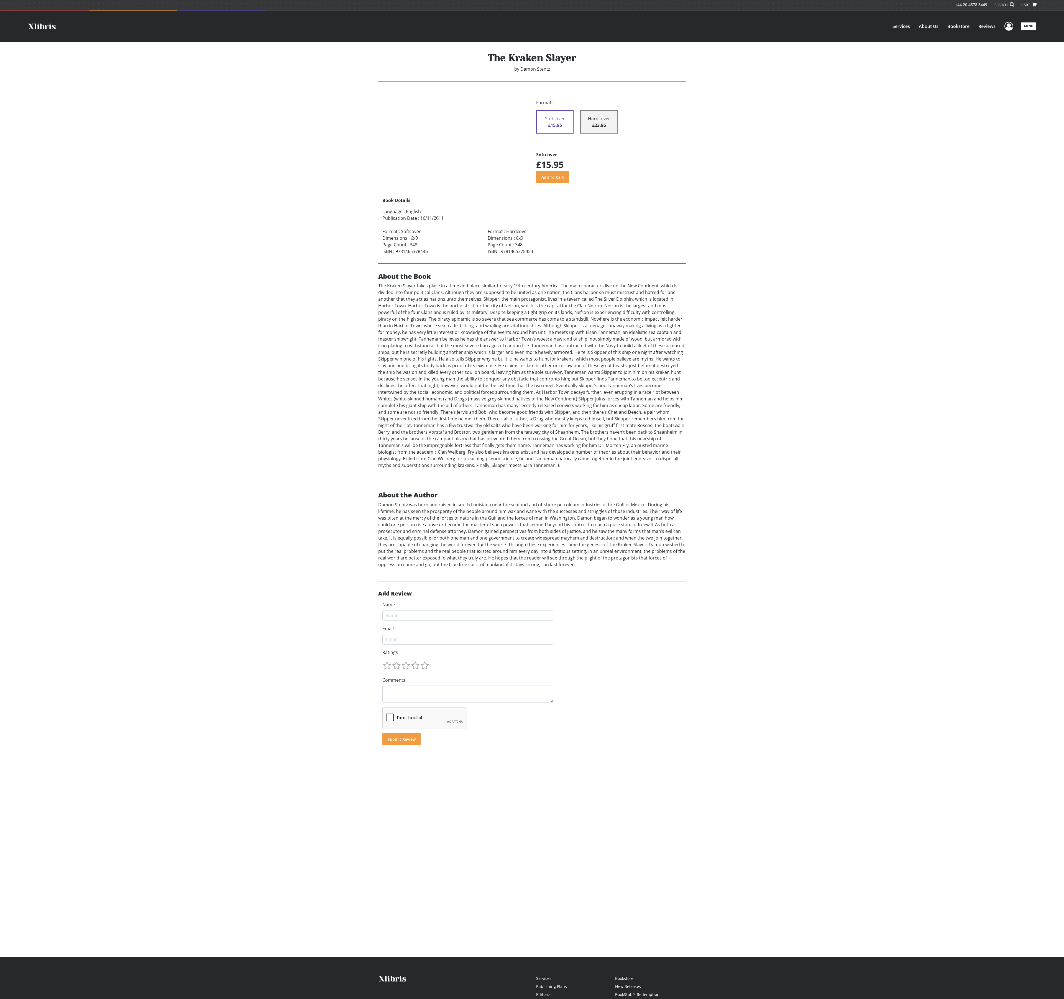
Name (388, 605)
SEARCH (1001, 4)
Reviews (987, 26)
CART (1026, 4)
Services (901, 26)
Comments (393, 680)
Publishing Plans (551, 986)
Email (388, 628)
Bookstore (958, 26)
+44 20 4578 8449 (971, 4)
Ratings (390, 652)
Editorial (544, 994)
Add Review (395, 593)
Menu (1028, 26)
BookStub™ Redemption (637, 994)
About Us (928, 26)
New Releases (628, 986)
